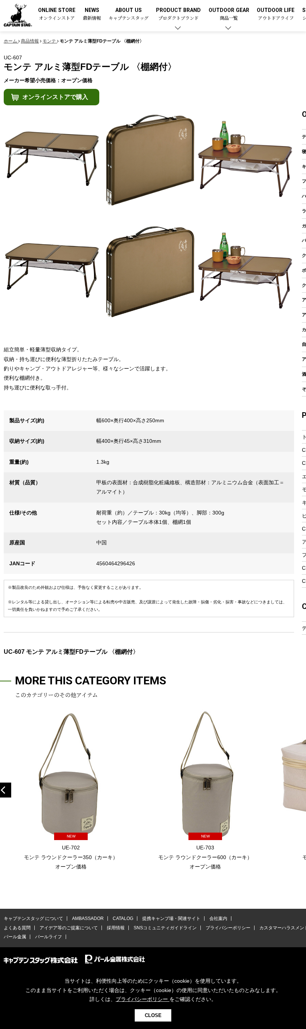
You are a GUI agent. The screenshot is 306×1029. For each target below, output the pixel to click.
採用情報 (116, 927)
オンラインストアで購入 (55, 97)
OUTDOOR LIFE (275, 14)
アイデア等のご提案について (69, 927)
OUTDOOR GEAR (229, 14)
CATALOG (123, 918)
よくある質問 (17, 927)
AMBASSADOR (88, 918)
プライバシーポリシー (228, 927)
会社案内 (218, 918)
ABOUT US (129, 14)
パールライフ (48, 936)
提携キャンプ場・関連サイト (171, 918)
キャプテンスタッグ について (33, 918)
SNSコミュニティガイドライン (165, 927)
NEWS (92, 14)
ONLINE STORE (56, 14)
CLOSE (153, 1015)
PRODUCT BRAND (178, 14)
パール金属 (15, 936)
